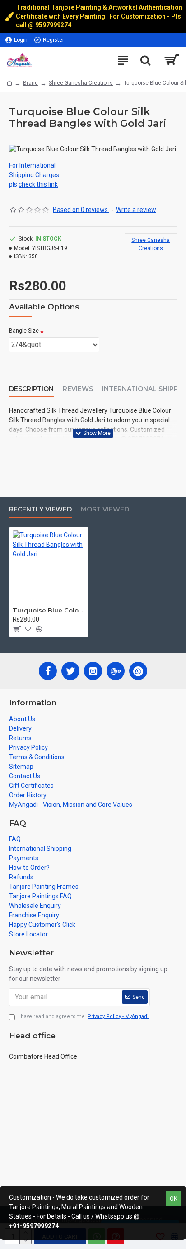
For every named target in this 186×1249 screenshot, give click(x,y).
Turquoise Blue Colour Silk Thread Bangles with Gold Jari (49, 610)
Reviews (78, 389)
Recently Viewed (40, 509)
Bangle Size (24, 331)
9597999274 (54, 25)
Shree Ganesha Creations (81, 83)
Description (31, 389)
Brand (30, 83)
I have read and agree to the (83, 1016)
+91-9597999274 (34, 1226)
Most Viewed (105, 509)
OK (173, 1198)
